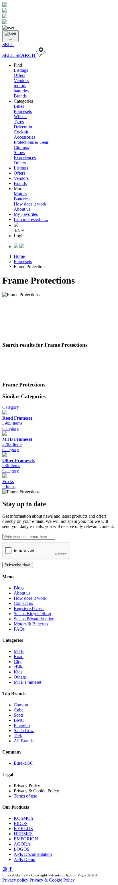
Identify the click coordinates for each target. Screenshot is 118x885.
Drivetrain (23, 126)
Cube (18, 709)
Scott (18, 715)
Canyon (21, 704)
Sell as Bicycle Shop (32, 613)
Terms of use (25, 796)
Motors (20, 193)
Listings (21, 70)
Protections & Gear (31, 142)
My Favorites (26, 214)
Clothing (22, 147)
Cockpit (21, 131)
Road (18, 656)
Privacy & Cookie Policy (52, 880)
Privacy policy (15, 880)
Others (20, 162)
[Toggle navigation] (10, 36)
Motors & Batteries (31, 623)
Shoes (19, 152)
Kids (18, 671)
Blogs (19, 587)
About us (22, 209)
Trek (18, 735)
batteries (21, 90)
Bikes (19, 106)
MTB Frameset (27, 682)
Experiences (25, 157)
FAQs (19, 629)
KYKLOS (23, 828)
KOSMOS (23, 818)
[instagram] (4, 869)
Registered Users (29, 608)
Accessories (24, 137)
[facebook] (10, 869)
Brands (20, 95)
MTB (19, 651)
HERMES (23, 833)
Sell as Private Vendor (34, 618)
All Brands (24, 740)
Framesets (23, 111)
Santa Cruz (24, 730)
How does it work (30, 204)
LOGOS (22, 849)
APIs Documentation (33, 854)
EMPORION (26, 838)
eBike (19, 666)
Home (19, 256)
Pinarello (22, 725)
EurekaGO (24, 763)
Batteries (22, 198)
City (17, 661)
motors (20, 85)
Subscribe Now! (18, 565)
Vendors (21, 80)
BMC (19, 720)
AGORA (22, 844)
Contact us (23, 603)
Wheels (20, 116)
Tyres (19, 121)
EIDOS (20, 823)
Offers (19, 75)
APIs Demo (24, 859)
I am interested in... (31, 219)
